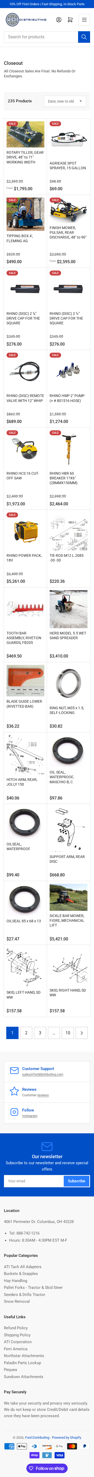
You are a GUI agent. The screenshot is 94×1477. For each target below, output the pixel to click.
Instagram (29, 1116)
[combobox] (47, 37)
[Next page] (81, 1033)
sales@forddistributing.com (42, 1074)
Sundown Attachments (23, 1376)
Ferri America (15, 1349)
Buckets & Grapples (21, 1273)
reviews (43, 1095)
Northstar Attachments (24, 1355)
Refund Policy (16, 1328)
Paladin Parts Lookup (22, 1362)
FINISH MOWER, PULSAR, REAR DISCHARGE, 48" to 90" (68, 232)
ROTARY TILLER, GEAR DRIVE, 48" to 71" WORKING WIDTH (25, 157)
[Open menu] (84, 19)
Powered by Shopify (66, 1437)
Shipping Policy (17, 1335)
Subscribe (76, 1181)
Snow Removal (17, 1301)
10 (68, 1032)
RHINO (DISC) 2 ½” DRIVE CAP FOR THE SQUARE (66, 318)
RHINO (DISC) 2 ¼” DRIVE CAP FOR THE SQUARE (23, 318)
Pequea (10, 1369)
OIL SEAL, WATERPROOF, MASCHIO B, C (62, 777)
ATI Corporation (18, 1342)
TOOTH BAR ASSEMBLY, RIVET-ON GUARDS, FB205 (24, 638)
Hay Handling (15, 1280)
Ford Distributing (37, 1437)
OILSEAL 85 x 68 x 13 (24, 921)
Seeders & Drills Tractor (24, 1294)
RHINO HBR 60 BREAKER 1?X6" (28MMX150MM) (64, 478)
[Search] (84, 37)
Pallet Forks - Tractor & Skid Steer (33, 1287)
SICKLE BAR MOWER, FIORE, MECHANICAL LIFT (67, 920)
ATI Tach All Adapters (23, 1266)
